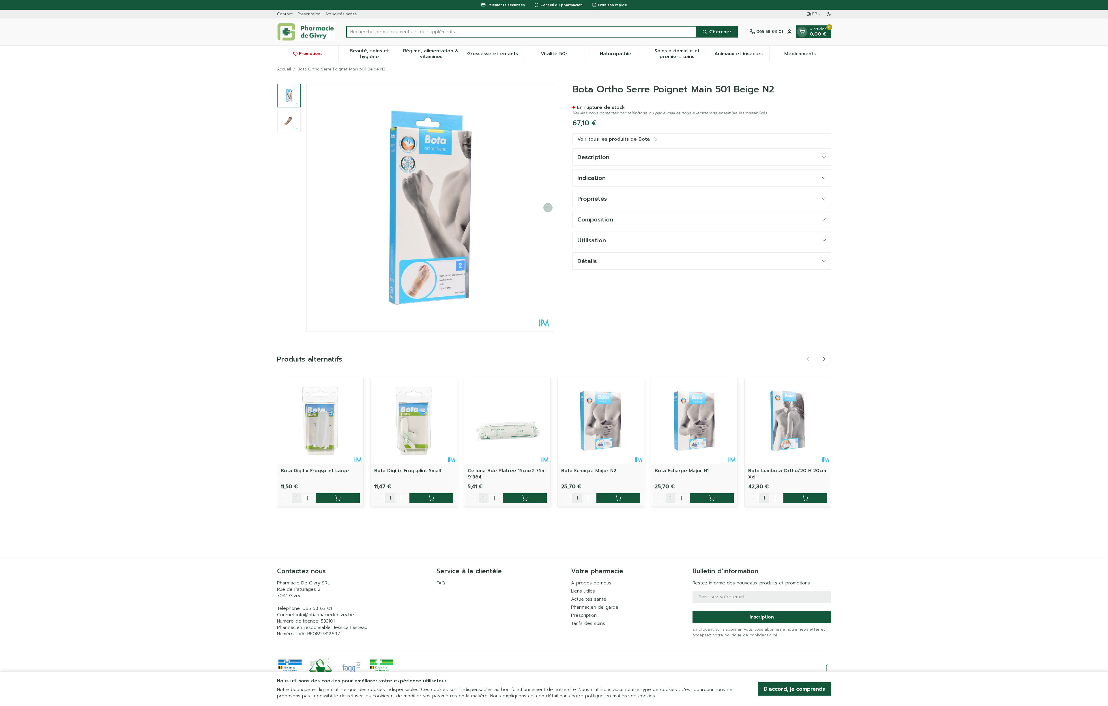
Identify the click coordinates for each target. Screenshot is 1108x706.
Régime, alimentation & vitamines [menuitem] (432, 53)
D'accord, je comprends (794, 689)
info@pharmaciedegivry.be (325, 614)
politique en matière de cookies (620, 695)
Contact (285, 14)
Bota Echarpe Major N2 (588, 470)
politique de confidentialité (751, 635)
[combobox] (521, 32)
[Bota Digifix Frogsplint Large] (320, 421)
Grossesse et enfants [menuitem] (495, 55)
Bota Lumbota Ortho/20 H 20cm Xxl (787, 473)
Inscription (762, 617)
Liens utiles (583, 591)
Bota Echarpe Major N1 (682, 470)
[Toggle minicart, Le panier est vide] (802, 32)
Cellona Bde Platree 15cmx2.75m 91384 (507, 473)
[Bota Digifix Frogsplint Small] (414, 421)
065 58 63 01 (317, 608)
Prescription (309, 14)
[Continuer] (548, 207)
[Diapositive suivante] (824, 359)
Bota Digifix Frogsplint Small (407, 470)
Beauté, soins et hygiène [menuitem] (375, 53)
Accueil (284, 69)
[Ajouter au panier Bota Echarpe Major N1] (712, 498)
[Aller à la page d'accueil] (306, 31)
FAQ (441, 583)
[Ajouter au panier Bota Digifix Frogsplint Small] (431, 498)
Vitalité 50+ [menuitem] (563, 55)
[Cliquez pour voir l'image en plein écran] (430, 207)
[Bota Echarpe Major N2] (601, 421)
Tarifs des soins (588, 623)
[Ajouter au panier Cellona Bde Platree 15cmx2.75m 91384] (525, 498)
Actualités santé (341, 14)
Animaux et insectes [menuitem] (741, 55)
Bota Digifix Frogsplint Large (315, 470)
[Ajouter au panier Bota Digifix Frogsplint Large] (338, 498)
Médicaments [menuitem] (807, 55)
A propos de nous (591, 583)
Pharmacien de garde (594, 607)
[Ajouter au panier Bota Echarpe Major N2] (618, 498)
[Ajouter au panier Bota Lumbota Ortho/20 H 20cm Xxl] (805, 498)
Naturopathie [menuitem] (623, 55)
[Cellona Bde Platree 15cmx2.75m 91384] (507, 421)
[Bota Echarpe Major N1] (694, 421)
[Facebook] (826, 668)
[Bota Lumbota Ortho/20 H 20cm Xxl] (788, 421)
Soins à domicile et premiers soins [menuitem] (681, 53)
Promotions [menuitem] (311, 54)
